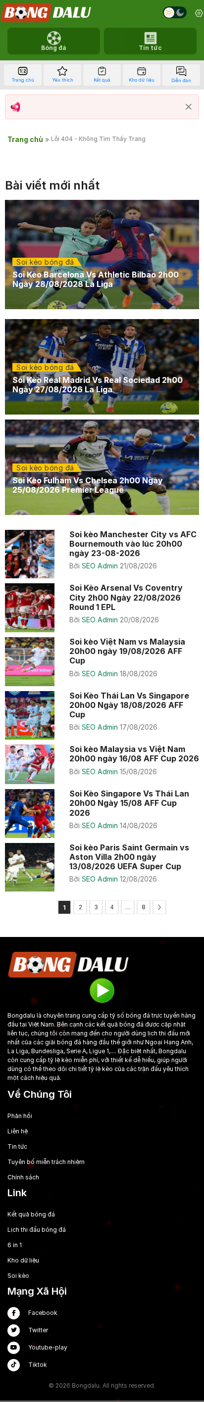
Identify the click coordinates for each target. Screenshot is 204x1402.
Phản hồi (19, 1116)
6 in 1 (14, 1245)
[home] (46, 12)
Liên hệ (17, 1131)
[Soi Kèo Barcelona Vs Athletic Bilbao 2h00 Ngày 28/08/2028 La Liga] (102, 254)
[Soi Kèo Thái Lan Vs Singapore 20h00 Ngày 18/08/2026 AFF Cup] (102, 715)
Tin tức (17, 1146)
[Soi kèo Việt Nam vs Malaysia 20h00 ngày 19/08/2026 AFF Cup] (102, 661)
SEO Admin (101, 565)
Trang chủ (25, 139)
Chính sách (23, 1177)
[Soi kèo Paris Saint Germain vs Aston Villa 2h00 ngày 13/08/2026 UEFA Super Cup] (102, 867)
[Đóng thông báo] (189, 107)
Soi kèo (18, 1275)
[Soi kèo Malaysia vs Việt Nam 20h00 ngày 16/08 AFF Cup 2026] (102, 764)
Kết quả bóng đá (31, 1214)
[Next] (159, 907)
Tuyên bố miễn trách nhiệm (46, 1162)
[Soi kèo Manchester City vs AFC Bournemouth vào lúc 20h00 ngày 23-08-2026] (102, 554)
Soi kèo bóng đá (45, 262)
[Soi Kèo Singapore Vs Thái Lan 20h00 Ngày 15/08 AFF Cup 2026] (102, 813)
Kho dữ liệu (23, 1260)
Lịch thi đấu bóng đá (36, 1229)
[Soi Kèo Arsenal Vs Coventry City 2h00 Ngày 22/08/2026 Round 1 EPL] (102, 607)
